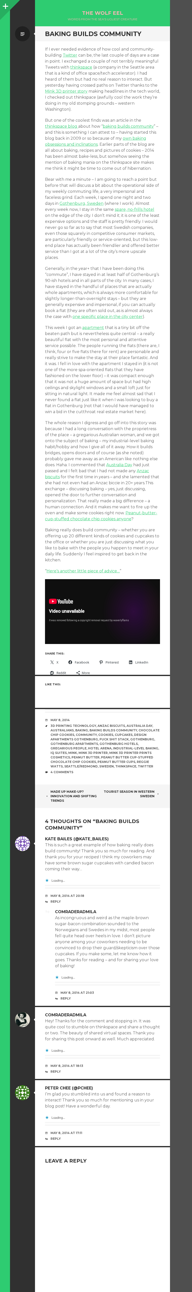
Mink (72, 753)
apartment (93, 327)
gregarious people (68, 748)
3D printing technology (73, 726)
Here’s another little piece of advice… (83, 571)
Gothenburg (142, 739)
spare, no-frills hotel (134, 209)
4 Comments (61, 772)
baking (81, 730)
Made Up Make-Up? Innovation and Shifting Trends (73, 796)
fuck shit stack (114, 739)
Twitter (70, 55)
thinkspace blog (61, 126)
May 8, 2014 (60, 720)
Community (86, 735)
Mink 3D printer (93, 753)
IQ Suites (58, 753)
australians (62, 730)
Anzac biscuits (111, 726)
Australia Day (119, 464)
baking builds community (128, 126)
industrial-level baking (135, 748)
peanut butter (86, 757)
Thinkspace (125, 766)
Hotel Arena (100, 748)
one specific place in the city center (107, 316)
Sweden (106, 766)
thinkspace (81, 67)
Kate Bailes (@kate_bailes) (77, 839)
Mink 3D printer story (66, 91)
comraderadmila (75, 911)
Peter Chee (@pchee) (69, 1088)
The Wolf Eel (102, 13)
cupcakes (123, 735)
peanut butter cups (116, 762)
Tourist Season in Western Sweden (129, 794)
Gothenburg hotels (119, 744)
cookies (105, 735)
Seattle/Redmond (81, 766)
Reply (55, 901)
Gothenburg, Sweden (82, 203)
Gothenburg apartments (74, 744)
